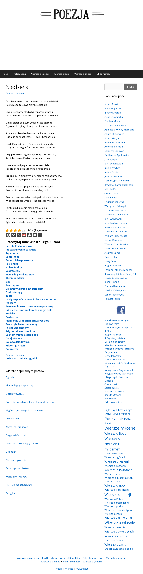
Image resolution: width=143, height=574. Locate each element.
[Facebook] (8, 235)
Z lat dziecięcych (15, 292)
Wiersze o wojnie (114, 527)
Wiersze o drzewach (114, 453)
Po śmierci (12, 349)
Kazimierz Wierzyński (116, 214)
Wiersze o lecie (61, 73)
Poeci (5, 73)
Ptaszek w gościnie (16, 460)
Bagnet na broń (112, 334)
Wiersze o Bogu (115, 433)
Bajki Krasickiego (122, 410)
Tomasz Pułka (112, 298)
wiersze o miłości (72, 561)
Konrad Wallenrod (114, 359)
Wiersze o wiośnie (119, 522)
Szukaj (130, 86)
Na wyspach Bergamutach (119, 370)
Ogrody (10, 377)
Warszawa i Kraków (16, 476)
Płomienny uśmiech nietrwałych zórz (27, 320)
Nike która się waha (115, 345)
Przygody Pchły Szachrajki (118, 373)
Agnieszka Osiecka (114, 142)
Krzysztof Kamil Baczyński (118, 184)
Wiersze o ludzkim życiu (118, 477)
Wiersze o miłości (113, 481)
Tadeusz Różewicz (114, 201)
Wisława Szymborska (116, 244)
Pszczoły (11, 303)
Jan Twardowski (113, 218)
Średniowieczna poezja (118, 548)
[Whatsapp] (18, 235)
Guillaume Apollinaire (116, 155)
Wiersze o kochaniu (115, 465)
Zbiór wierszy (103, 73)
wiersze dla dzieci (51, 561)
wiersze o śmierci (92, 561)
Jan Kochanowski (113, 163)
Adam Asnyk (111, 104)
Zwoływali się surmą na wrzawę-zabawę (29, 306)
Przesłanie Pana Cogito (116, 320)
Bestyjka (10, 493)
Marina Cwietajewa (115, 290)
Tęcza (9, 295)
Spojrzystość (13, 271)
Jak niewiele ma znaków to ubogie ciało (29, 310)
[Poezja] (71, 13)
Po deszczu (12, 317)
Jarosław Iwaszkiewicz (116, 223)
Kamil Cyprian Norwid (116, 180)
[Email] (34, 235)
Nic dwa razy (111, 323)
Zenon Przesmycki (114, 294)
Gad (8, 281)
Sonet (107, 423)
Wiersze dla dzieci (40, 73)
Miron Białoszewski (115, 248)
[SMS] (29, 235)
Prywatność (82, 568)
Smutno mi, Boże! (114, 391)
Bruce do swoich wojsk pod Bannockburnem (30, 402)
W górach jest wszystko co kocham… (25, 410)
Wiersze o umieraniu (118, 517)
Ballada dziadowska (18, 342)
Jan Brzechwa (49, 558)
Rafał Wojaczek (112, 108)
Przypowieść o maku (17, 435)
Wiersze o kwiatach (118, 470)
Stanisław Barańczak (115, 231)
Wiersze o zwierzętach (119, 531)
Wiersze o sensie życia (118, 510)
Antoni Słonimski (113, 146)
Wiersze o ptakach (114, 506)
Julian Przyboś (112, 167)
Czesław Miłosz (112, 121)
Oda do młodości (113, 402)
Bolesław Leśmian (15, 93)
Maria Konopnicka (116, 558)
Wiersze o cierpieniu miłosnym (112, 443)
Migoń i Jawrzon (15, 345)
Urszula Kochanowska (19, 246)
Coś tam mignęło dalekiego (22, 334)
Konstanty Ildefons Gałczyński (120, 274)
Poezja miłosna (117, 418)
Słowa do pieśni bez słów (20, 274)
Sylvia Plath (110, 197)
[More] (40, 235)
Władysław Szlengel (115, 125)
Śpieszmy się (111, 387)
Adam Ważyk (111, 138)
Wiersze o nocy (115, 485)
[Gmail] (24, 235)
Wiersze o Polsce (113, 499)
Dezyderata (110, 352)
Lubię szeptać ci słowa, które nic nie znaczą (31, 299)
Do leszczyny (13, 418)
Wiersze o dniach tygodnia (22, 358)
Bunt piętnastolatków (17, 468)
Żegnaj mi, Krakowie (17, 426)
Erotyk (107, 413)
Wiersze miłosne (119, 428)
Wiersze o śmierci (82, 73)
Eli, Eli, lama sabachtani (19, 484)
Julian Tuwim (111, 172)
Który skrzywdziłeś (114, 338)
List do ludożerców (114, 341)
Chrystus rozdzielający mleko (22, 443)
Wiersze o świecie (113, 540)
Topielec (11, 313)
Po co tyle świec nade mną (21, 324)
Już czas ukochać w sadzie (21, 249)
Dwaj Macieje (14, 338)
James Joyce (110, 159)
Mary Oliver (110, 261)
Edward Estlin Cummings (118, 269)
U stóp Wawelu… (15, 393)
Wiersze (69, 568)
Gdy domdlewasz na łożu (20, 331)
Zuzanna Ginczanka (115, 210)
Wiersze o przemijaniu (116, 502)
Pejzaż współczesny (17, 327)
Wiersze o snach (113, 513)
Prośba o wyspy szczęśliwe (119, 348)
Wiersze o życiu (115, 544)
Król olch (109, 331)
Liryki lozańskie (112, 355)
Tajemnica (12, 253)
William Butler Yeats (115, 235)
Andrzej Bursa (112, 252)
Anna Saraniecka (113, 117)
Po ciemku (12, 263)
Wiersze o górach (115, 457)
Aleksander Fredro (114, 227)
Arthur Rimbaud (113, 240)
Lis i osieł (11, 451)
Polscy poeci (20, 73)
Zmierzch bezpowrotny (19, 260)
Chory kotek (110, 384)
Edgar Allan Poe (113, 265)
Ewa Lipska (110, 257)
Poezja (58, 568)
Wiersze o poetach (116, 490)
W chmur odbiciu (15, 278)
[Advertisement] (71, 48)
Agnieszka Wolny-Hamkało (119, 129)
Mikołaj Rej (110, 189)
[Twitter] (13, 235)
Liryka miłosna (122, 413)
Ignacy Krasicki (112, 112)
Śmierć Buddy (14, 267)
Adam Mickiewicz (114, 133)
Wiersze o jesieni (116, 461)
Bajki (107, 410)
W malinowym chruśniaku (118, 327)
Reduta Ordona (112, 394)
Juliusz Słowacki (113, 176)
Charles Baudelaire (115, 286)
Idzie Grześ (110, 398)
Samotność (12, 256)
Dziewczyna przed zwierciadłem (24, 288)
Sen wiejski (12, 285)
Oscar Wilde (111, 193)
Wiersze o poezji (117, 494)
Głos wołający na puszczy (19, 385)
